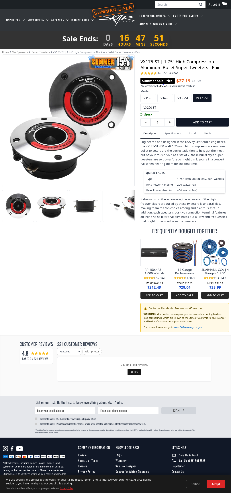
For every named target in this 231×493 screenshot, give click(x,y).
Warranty (121, 460)
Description (150, 133)
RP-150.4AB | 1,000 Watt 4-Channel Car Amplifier (154, 271)
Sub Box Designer (126, 466)
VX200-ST (150, 108)
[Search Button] (202, 4)
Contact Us (178, 471)
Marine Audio (80, 20)
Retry (134, 372)
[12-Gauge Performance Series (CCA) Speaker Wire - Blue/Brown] (184, 252)
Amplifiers (13, 20)
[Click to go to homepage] (116, 20)
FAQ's (119, 455)
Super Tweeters (41, 52)
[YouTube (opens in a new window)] (19, 449)
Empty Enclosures (186, 16)
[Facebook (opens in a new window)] (12, 448)
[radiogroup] (184, 103)
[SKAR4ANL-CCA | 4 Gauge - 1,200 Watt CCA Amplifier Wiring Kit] (215, 252)
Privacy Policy (86, 471)
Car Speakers (20, 52)
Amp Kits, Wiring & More (156, 24)
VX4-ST (165, 98)
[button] (5, 205)
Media (208, 133)
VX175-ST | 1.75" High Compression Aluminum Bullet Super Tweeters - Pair (180, 64)
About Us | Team (88, 460)
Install (193, 133)
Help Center (178, 466)
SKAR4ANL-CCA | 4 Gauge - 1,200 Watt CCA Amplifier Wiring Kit (215, 271)
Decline (195, 484)
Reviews (83, 455)
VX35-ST (182, 98)
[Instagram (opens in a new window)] (5, 448)
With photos (92, 351)
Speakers (57, 20)
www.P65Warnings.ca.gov (188, 327)
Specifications (173, 133)
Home (5, 52)
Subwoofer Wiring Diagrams (132, 471)
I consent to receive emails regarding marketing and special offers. (67, 419)
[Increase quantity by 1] (170, 122)
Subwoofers (36, 20)
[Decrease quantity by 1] (145, 122)
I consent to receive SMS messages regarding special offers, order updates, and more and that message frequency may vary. (92, 424)
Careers (82, 466)
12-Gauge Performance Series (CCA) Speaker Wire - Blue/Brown (184, 271)
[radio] (148, 98)
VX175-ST (202, 98)
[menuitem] (15, 20)
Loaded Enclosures (153, 16)
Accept (216, 484)
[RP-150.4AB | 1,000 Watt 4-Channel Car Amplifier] (154, 252)
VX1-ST (148, 98)
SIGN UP (178, 410)
